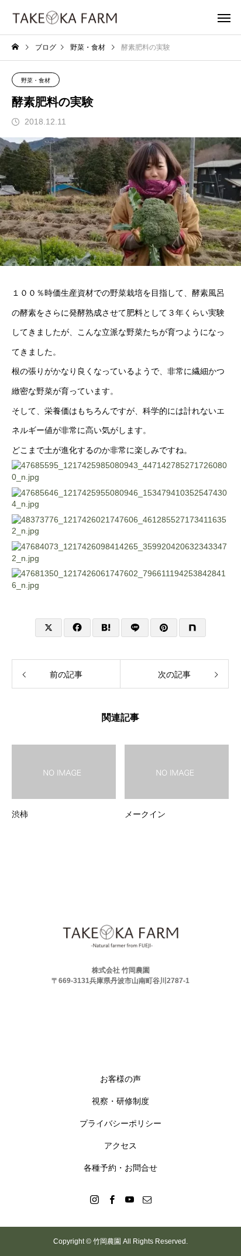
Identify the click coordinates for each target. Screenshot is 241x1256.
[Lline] (134, 627)
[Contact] (147, 1199)
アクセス (120, 1145)
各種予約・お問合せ (120, 1167)
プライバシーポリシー (120, 1123)
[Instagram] (94, 1199)
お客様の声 (120, 1079)
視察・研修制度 (120, 1101)
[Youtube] (129, 1199)
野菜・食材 (35, 80)
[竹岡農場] (65, 17)
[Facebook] (112, 1199)
